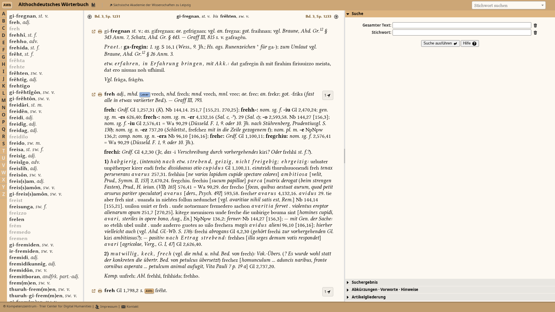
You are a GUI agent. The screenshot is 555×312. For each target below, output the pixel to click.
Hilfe (467, 43)
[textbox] (508, 5)
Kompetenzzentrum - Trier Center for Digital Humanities (49, 306)
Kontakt (132, 306)
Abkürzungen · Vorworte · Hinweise (385, 289)
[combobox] (509, 5)
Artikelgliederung (369, 297)
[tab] (450, 13)
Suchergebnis (365, 282)
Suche (357, 13)
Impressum (108, 306)
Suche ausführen (438, 43)
